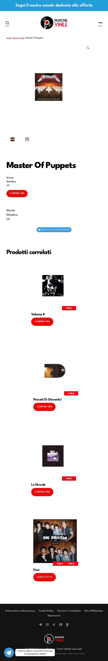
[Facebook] (60, 624)
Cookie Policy (46, 611)
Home (8, 38)
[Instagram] (47, 624)
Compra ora (17, 193)
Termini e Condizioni (69, 611)
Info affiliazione (93, 611)
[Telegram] (40, 624)
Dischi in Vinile (18, 38)
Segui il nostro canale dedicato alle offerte (54, 5)
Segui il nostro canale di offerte (55, 230)
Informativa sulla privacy (20, 611)
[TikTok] (54, 624)
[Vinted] (67, 624)
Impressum (54, 616)
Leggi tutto (44, 577)
